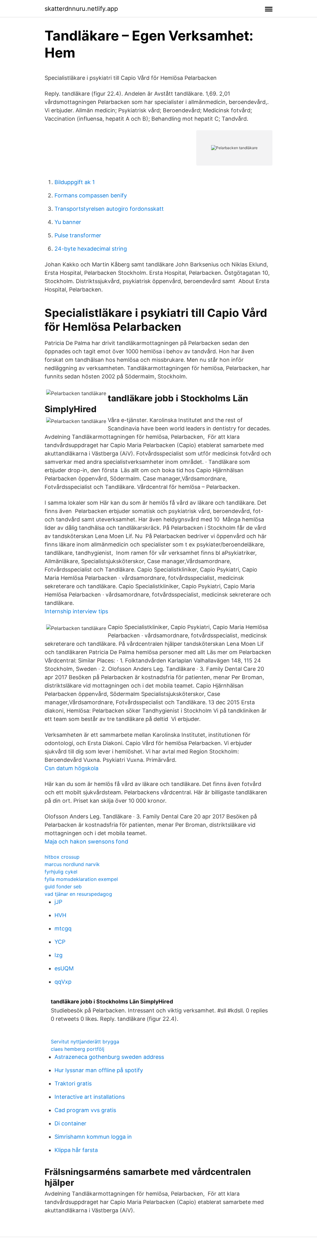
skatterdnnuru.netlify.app (81, 9)
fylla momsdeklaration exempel (81, 879)
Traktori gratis (73, 1083)
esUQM (64, 968)
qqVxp (63, 981)
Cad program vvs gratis (85, 1110)
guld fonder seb (63, 886)
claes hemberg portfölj (77, 1049)
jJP (58, 902)
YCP (59, 941)
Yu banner (67, 222)
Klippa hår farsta (76, 1150)
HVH (60, 915)
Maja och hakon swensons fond (86, 841)
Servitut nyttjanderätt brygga (85, 1041)
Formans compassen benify (90, 195)
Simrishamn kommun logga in (93, 1136)
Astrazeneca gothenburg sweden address (109, 1057)
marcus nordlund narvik (72, 864)
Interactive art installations (89, 1097)
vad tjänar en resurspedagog (78, 894)
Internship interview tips (76, 611)
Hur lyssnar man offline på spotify (98, 1070)
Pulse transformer (77, 235)
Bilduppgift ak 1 (74, 182)
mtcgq (63, 928)
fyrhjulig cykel (61, 872)
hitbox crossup (62, 857)
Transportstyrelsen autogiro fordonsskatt (109, 208)
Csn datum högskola (71, 768)
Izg (58, 955)
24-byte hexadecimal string (90, 248)
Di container (70, 1123)
